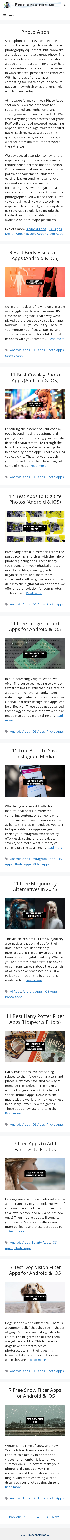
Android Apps (36, 229)
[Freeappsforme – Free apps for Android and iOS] (31, 5)
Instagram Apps (43, 859)
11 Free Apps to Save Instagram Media (35, 753)
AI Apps (15, 991)
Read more (56, 339)
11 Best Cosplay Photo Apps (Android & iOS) (35, 377)
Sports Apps (14, 356)
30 (48, 1517)
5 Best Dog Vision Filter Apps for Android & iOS (35, 1270)
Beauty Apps (35, 234)
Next (57, 1517)
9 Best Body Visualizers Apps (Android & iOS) (35, 255)
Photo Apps (55, 350)
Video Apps (55, 234)
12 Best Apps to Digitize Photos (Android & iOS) (35, 499)
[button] (65, 5)
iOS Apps (55, 229)
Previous (13, 1517)
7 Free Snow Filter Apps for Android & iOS (35, 1393)
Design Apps (14, 234)
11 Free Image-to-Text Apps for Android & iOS (35, 626)
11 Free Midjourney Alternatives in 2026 (35, 886)
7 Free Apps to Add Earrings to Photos (35, 1146)
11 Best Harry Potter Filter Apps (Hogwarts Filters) (35, 1019)
